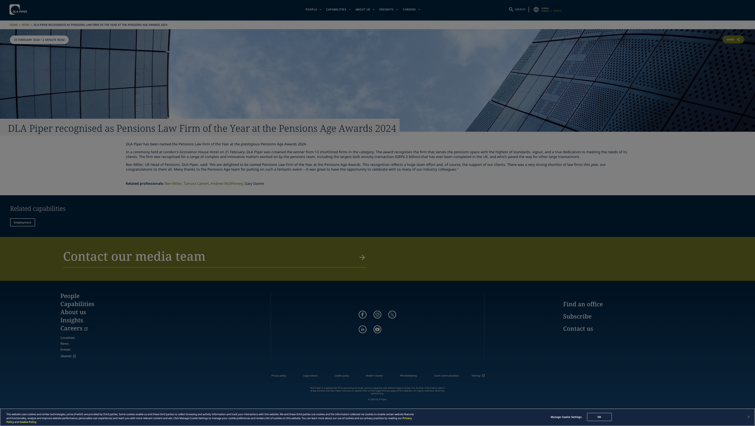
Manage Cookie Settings (566, 417)
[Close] (748, 416)
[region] (377, 417)
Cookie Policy (28, 422)
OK (599, 417)
